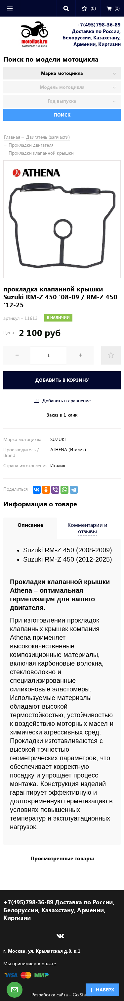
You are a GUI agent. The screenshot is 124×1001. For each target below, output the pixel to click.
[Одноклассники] (46, 490)
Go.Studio (83, 994)
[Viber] (55, 490)
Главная (12, 137)
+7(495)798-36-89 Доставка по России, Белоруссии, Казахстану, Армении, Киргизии (91, 34)
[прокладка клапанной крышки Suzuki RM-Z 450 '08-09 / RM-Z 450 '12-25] (62, 219)
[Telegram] (74, 490)
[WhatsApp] (64, 490)
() (117, 8)
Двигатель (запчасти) (48, 137)
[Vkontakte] (60, 935)
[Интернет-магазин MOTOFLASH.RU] (25, 35)
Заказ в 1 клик (62, 415)
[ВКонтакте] (37, 490)
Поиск (62, 115)
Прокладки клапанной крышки (41, 153)
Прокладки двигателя (31, 145)
